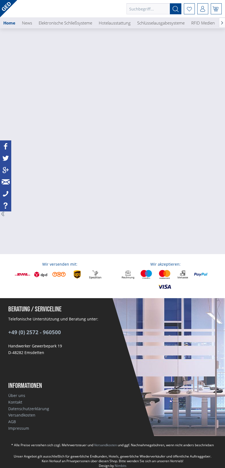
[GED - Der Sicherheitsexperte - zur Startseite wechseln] (8, 8)
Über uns (16, 395)
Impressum (18, 428)
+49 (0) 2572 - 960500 (34, 332)
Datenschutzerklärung (28, 408)
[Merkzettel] (189, 8)
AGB (12, 421)
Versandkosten (21, 415)
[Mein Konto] (202, 8)
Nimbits (120, 465)
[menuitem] (153, 8)
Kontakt (15, 402)
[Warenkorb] (216, 8)
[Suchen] (175, 8)
